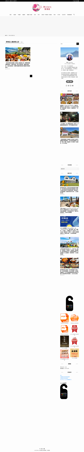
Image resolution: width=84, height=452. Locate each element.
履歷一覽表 (69, 81)
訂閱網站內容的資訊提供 (65, 376)
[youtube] (78, 1)
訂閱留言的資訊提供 (64, 378)
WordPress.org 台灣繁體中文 (65, 379)
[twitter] (75, 1)
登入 (61, 375)
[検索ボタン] (74, 14)
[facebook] (73, 1)
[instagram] (76, 1)
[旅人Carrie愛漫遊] (42, 7)
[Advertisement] (42, 25)
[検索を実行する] (77, 44)
